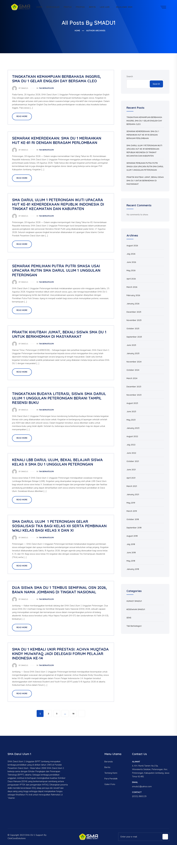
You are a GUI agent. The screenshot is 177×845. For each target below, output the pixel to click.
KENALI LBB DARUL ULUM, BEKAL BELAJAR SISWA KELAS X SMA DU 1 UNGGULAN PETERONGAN (57, 462)
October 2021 (133, 461)
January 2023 (133, 428)
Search (130, 76)
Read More (21, 116)
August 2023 (132, 403)
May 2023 (131, 420)
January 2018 (133, 569)
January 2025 (133, 353)
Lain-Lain (105, 7)
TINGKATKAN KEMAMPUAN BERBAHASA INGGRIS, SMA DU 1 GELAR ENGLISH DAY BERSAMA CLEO (56, 78)
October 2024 (133, 370)
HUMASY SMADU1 (134, 601)
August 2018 (132, 536)
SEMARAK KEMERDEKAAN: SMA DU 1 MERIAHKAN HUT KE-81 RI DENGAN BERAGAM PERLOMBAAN (56, 140)
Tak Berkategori (46, 88)
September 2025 (134, 337)
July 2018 (131, 544)
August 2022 (132, 436)
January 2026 (133, 303)
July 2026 (131, 254)
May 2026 (131, 270)
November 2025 (134, 320)
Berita (92, 7)
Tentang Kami (110, 773)
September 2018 (134, 527)
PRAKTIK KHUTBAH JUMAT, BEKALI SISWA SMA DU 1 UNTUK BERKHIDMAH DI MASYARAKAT (59, 334)
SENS (129, 617)
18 (73, 713)
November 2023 (134, 395)
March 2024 (132, 378)
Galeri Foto (109, 784)
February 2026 (133, 295)
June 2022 (131, 453)
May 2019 (131, 503)
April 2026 (131, 279)
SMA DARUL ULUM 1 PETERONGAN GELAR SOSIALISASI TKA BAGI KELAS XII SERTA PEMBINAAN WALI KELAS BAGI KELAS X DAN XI (59, 526)
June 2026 (131, 262)
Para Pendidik (111, 778)
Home (39, 7)
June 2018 (131, 552)
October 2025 (133, 328)
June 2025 (131, 345)
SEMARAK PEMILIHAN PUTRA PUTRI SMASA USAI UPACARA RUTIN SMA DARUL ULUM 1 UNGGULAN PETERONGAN (56, 270)
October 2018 (133, 519)
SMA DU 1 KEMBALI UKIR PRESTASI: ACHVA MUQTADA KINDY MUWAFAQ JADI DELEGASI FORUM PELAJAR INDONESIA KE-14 (60, 654)
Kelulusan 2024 (124, 7)
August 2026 (132, 245)
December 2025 (134, 312)
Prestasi (80, 7)
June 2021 (131, 469)
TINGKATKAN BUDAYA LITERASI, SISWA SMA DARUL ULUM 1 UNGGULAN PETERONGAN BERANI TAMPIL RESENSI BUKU (59, 398)
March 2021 (132, 486)
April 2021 (131, 478)
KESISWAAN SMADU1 (136, 609)
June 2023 (131, 411)
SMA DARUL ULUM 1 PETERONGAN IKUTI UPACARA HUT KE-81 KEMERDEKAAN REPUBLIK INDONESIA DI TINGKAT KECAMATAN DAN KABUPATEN (58, 204)
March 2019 (132, 511)
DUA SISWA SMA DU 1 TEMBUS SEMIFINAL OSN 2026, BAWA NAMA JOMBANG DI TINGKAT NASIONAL (59, 589)
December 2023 (134, 386)
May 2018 (131, 561)
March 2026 (132, 287)
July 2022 (131, 444)
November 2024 (134, 361)
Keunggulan (53, 7)
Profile (68, 7)
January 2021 (133, 494)
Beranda (108, 761)
